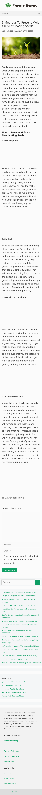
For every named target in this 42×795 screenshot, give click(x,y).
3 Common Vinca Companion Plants (15, 659)
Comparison (8, 746)
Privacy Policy (9, 778)
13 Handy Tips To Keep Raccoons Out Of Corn (19, 605)
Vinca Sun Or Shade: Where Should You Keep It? (20, 636)
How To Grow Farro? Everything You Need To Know (21, 663)
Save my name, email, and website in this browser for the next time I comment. (21, 559)
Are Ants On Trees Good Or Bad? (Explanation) (19, 656)
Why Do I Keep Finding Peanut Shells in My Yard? (20, 621)
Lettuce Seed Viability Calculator (13, 692)
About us (7, 773)
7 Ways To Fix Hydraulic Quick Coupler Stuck (18, 596)
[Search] (38, 582)
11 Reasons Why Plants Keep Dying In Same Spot (20, 592)
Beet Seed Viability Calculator (12, 689)
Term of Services (10, 783)
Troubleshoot (9, 761)
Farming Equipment (11, 756)
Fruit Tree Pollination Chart (11, 685)
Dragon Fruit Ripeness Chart (12, 696)
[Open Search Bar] (39, 13)
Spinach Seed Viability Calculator (13, 682)
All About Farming (14, 497)
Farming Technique (11, 751)
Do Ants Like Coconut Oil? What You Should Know (20, 646)
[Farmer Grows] (21, 5)
